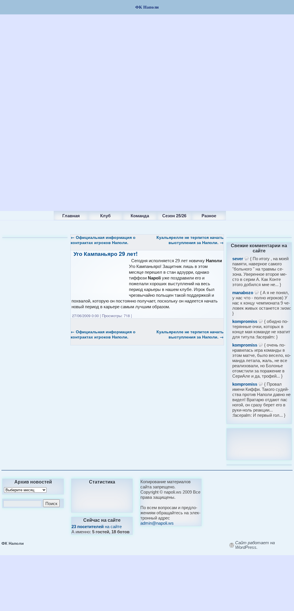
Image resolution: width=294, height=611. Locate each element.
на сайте (96, 526)
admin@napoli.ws (157, 523)
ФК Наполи (12, 543)
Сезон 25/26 (174, 215)
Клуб (105, 215)
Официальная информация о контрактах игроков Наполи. (103, 239)
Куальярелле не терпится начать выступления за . (190, 239)
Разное (209, 215)
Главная (71, 215)
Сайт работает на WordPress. (255, 545)
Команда (140, 215)
